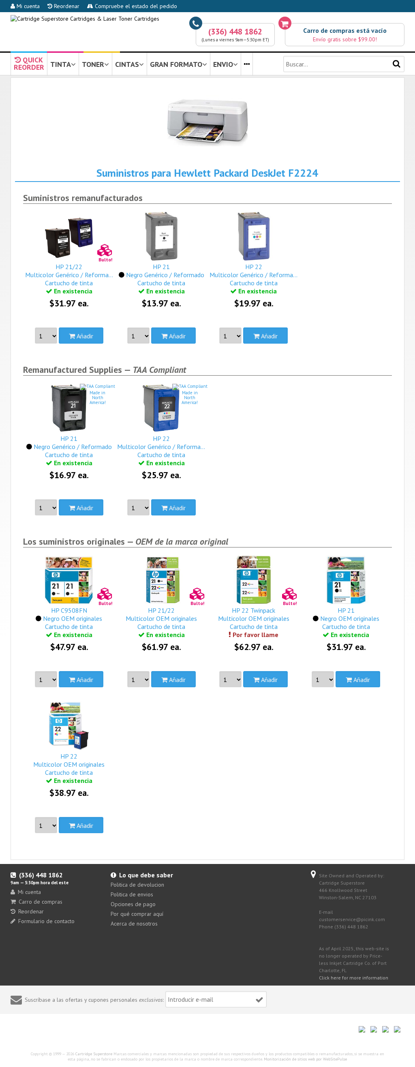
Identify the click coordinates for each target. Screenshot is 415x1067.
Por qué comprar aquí (137, 913)
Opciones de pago (133, 904)
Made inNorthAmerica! (98, 397)
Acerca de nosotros (134, 923)
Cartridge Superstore (93, 1053)
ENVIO (223, 64)
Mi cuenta (27, 6)
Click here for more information (353, 978)
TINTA (60, 64)
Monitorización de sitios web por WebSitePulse (305, 1059)
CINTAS (127, 64)
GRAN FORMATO (176, 64)
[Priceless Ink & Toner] (85, 18)
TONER (93, 64)
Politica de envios (132, 894)
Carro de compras (40, 901)
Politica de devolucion (137, 884)
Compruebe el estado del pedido (135, 6)
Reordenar (65, 6)
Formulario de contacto (46, 921)
